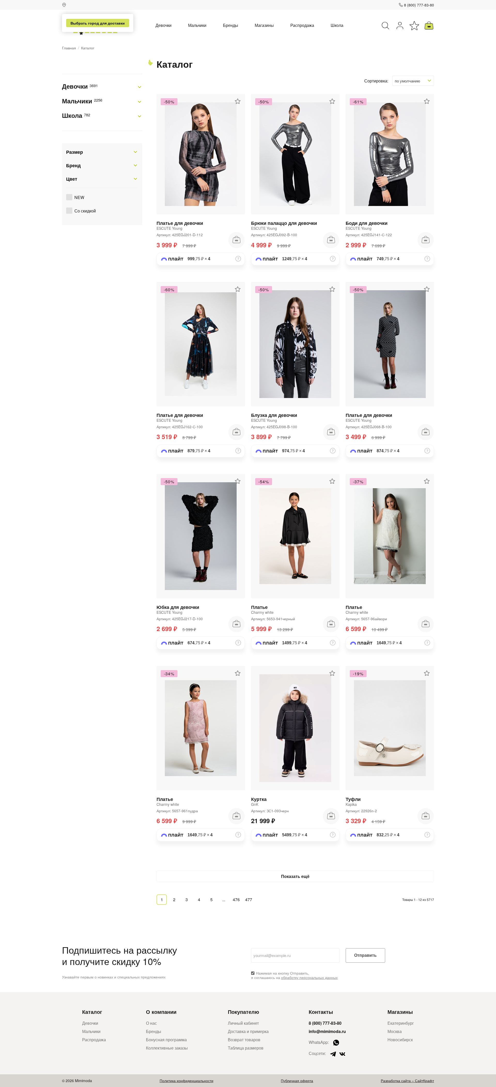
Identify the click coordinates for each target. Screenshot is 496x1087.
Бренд (73, 165)
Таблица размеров (246, 1048)
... (223, 899)
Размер (74, 152)
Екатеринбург (401, 1023)
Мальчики (197, 25)
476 (236, 899)
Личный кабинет (243, 1023)
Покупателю (243, 1011)
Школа (337, 25)
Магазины (264, 25)
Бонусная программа (166, 1040)
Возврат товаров (244, 1040)
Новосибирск (400, 1040)
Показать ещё (295, 876)
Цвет (71, 178)
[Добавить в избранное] (238, 101)
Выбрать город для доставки (98, 23)
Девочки (164, 25)
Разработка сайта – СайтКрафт (407, 1080)
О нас (151, 1023)
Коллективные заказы (167, 1048)
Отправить (365, 955)
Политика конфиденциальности (186, 1080)
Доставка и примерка (248, 1031)
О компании (161, 1011)
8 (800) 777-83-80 (419, 4)
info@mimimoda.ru (327, 1031)
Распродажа (302, 25)
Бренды (230, 25)
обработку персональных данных (309, 977)
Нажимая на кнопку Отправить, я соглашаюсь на (294, 975)
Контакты (321, 1011)
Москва (395, 1031)
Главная (69, 48)
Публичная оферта (297, 1080)
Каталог (92, 1011)
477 (248, 899)
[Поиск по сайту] (385, 25)
